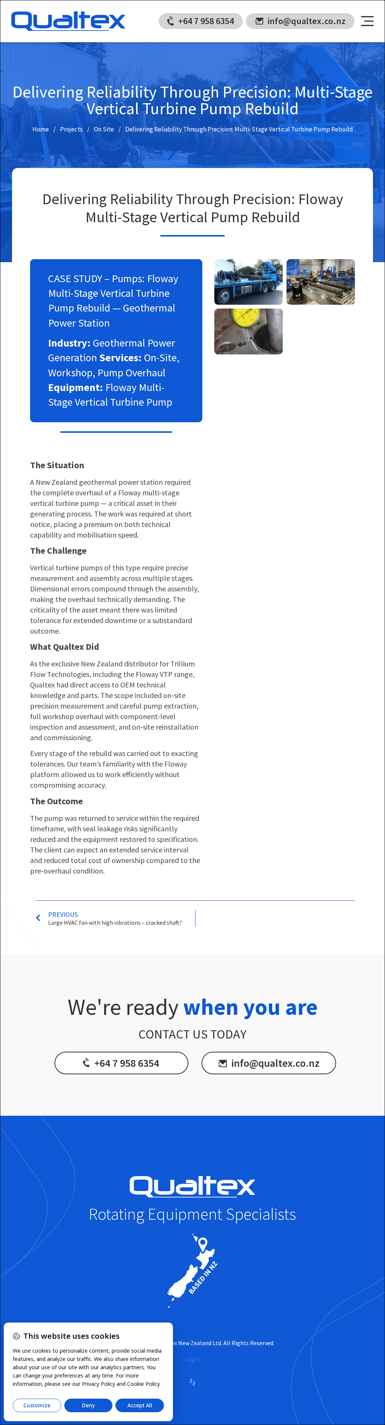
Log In (192, 1359)
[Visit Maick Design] (192, 1382)
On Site (104, 129)
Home (40, 129)
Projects (71, 129)
